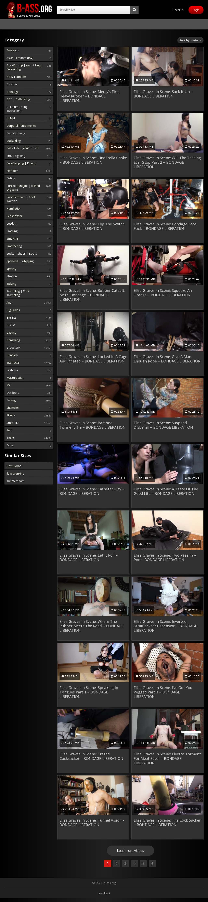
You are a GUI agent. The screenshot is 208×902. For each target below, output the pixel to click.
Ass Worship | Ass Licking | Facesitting (24, 67)
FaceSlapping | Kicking (21, 163)
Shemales (12, 408)
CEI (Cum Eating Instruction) (16, 108)
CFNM (10, 118)
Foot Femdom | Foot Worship (20, 199)
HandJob (12, 355)
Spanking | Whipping (20, 261)
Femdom (12, 171)
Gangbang (13, 340)
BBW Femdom (16, 77)
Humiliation (13, 208)
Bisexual (11, 84)
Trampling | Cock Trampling (17, 293)
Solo (9, 430)
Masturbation (15, 378)
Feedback (104, 893)
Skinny (10, 415)
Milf (8, 385)
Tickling (11, 284)
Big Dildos (13, 310)
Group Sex (13, 347)
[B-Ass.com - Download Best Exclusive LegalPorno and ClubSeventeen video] (28, 9)
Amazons (12, 50)
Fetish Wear (14, 216)
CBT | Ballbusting (18, 99)
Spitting (11, 268)
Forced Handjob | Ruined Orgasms (23, 187)
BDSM (10, 325)
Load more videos (130, 850)
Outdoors (12, 393)
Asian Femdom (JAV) (19, 58)
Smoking (12, 238)
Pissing (11, 400)
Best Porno (14, 466)
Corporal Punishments (21, 126)
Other (10, 445)
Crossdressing (15, 133)
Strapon (11, 276)
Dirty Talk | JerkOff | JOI (22, 148)
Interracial (13, 362)
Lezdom (11, 223)
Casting (11, 332)
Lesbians (12, 370)
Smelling (11, 231)
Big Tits (11, 317)
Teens (10, 438)
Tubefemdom (15, 481)
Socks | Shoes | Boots (21, 253)
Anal (9, 302)
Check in (178, 10)
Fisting (10, 178)
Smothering (14, 246)
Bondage (12, 92)
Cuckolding (13, 141)
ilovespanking (15, 473)
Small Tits (12, 423)
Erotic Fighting (15, 156)
